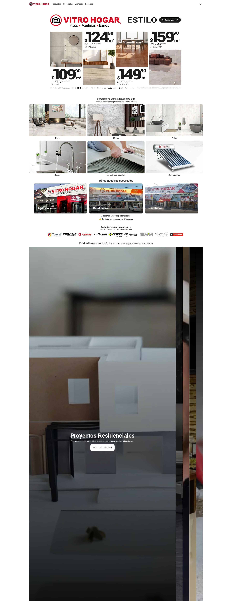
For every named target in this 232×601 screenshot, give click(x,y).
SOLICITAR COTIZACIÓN (102, 447)
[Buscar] (200, 4)
